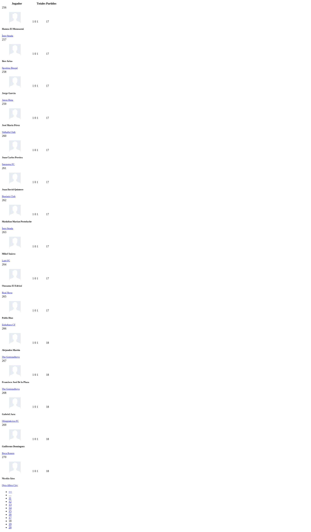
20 (10, 527)
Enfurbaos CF (8, 324)
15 (10, 511)
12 (10, 501)
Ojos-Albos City (10, 485)
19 (10, 524)
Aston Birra (7, 100)
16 (10, 514)
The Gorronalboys (11, 357)
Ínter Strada (7, 35)
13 (10, 504)
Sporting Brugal (10, 68)
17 (10, 517)
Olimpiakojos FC (10, 421)
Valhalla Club (8, 132)
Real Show (7, 292)
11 (10, 498)
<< (10, 491)
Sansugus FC (8, 164)
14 (10, 507)
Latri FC (6, 260)
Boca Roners (8, 453)
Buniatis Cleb (8, 196)
